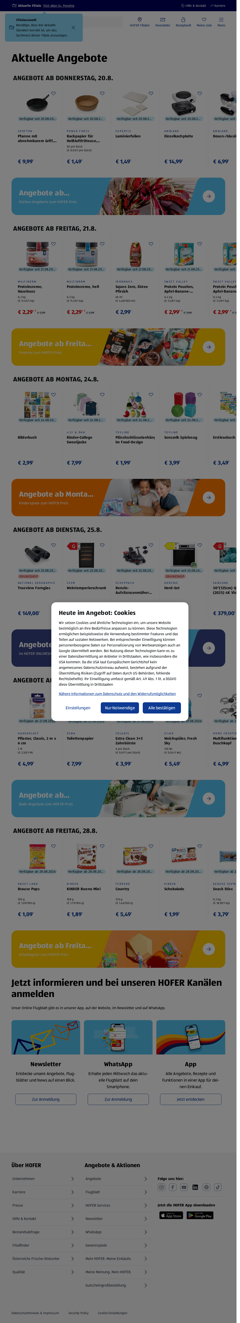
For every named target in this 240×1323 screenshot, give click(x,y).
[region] (119, 661)
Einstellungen (78, 708)
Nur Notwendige (120, 708)
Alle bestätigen (161, 708)
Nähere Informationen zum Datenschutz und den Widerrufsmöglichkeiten (117, 693)
